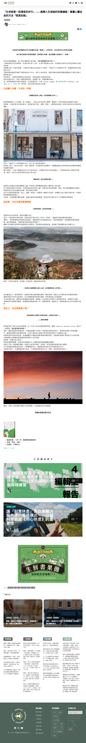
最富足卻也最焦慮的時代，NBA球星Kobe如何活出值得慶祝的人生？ (51, 666)
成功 (48, 668)
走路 (28, 587)
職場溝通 (28, 691)
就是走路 (62, 81)
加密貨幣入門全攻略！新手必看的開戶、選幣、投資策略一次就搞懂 (71, 645)
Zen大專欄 (47, 653)
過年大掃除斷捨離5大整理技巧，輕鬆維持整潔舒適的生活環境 (71, 656)
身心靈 (33, 587)
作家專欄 (47, 639)
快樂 (5, 666)
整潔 (69, 658)
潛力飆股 (65, 689)
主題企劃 (67, 639)
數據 (49, 677)
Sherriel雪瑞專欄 (57, 731)
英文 (25, 647)
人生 (45, 668)
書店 (73, 678)
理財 (9, 647)
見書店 (68, 680)
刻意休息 (10, 587)
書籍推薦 (16, 673)
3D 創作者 (29, 666)
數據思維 (54, 677)
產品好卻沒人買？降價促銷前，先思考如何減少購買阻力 (51, 651)
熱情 (58, 668)
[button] (79, 3)
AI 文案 (26, 677)
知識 (47, 660)
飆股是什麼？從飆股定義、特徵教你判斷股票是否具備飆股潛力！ (71, 688)
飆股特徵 (74, 691)
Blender (26, 667)
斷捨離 (67, 660)
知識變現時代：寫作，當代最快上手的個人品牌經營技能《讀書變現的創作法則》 (12, 658)
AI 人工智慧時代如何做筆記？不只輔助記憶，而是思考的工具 (51, 658)
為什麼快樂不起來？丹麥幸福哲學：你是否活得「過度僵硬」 (12, 664)
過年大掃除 (73, 660)
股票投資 (71, 689)
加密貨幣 (65, 647)
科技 (51, 660)
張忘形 (32, 689)
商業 (52, 653)
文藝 (69, 678)
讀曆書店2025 (75, 680)
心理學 (56, 653)
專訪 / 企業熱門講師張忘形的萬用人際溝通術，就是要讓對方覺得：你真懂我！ (31, 686)
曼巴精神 (53, 668)
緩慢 (42, 218)
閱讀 (64, 682)
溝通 (36, 689)
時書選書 (7, 20)
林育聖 (37, 678)
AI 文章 (31, 677)
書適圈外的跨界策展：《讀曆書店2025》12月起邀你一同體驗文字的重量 (71, 676)
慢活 (15, 587)
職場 (24, 680)
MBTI (29, 688)
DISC (25, 688)
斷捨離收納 (68, 669)
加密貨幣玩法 (75, 649)
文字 (5, 673)
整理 (73, 658)
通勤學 (55, 727)
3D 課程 (35, 666)
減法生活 (65, 671)
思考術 (45, 677)
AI (44, 660)
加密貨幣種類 (67, 650)
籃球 (44, 669)
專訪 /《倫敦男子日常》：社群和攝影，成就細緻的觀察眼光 (12, 653)
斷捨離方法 (75, 669)
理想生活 (10, 666)
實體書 (65, 678)
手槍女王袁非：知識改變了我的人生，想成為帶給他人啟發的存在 (51, 645)
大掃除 (65, 658)
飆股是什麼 (68, 691)
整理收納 (65, 667)
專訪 (31, 654)
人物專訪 (49, 617)
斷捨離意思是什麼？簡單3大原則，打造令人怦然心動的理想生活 (71, 665)
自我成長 (23, 587)
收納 (28, 656)
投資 (5, 647)
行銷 (61, 724)
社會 (19, 587)
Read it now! (9, 448)
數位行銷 (31, 678)
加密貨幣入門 (73, 647)
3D (25, 666)
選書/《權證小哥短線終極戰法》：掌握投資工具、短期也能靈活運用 (12, 645)
